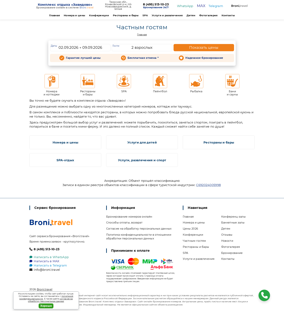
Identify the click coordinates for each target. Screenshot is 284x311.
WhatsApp (185, 6)
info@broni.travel (47, 270)
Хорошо (46, 305)
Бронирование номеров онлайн (129, 216)
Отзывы (227, 234)
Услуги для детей (142, 142)
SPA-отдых (65, 160)
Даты (54, 45)
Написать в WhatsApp (51, 257)
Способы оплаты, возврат (124, 222)
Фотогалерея (208, 15)
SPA (145, 15)
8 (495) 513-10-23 (156, 4)
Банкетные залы (233, 222)
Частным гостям (194, 240)
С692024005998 (208, 185)
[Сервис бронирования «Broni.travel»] (239, 5)
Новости (227, 240)
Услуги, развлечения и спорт (142, 160)
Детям (191, 15)
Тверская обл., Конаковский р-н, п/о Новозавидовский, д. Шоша (118, 5)
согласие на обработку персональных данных (50, 300)
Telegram (216, 6)
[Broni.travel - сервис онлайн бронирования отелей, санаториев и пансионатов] (51, 222)
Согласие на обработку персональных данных (139, 228)
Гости (116, 45)
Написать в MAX (46, 261)
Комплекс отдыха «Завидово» (65, 4)
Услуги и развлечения (167, 15)
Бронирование (232, 253)
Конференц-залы (233, 216)
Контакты (228, 15)
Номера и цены (74, 15)
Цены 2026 (190, 228)
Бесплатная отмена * (143, 57)
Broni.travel (44, 289)
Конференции (99, 15)
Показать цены (203, 47)
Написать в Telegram (50, 265)
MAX (201, 6)
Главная (54, 15)
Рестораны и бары (126, 15)
